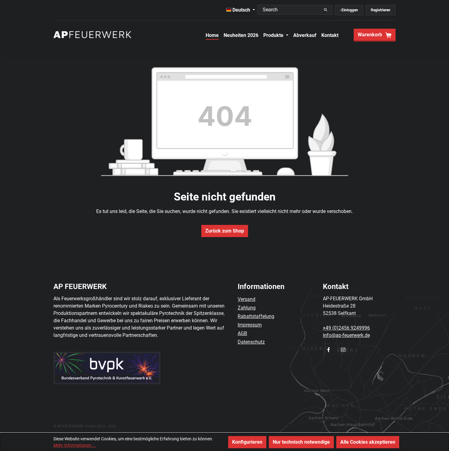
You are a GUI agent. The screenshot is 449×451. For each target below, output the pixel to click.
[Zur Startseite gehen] (92, 34)
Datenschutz (251, 342)
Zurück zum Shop (224, 231)
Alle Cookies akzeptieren (367, 442)
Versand (246, 299)
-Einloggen (349, 10)
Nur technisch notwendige (301, 442)
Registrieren (380, 10)
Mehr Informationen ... (74, 445)
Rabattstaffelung (256, 316)
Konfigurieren (247, 442)
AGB (242, 333)
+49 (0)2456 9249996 (346, 328)
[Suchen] (325, 9)
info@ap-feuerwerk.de (346, 335)
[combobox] (293, 9)
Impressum (250, 325)
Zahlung (247, 308)
